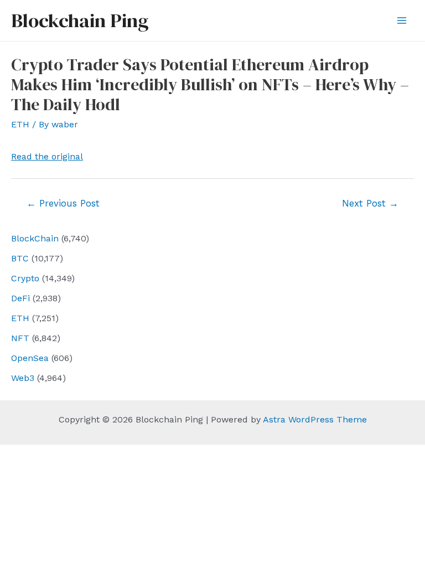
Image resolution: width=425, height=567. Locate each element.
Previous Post (63, 203)
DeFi (20, 298)
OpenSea (30, 358)
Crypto (25, 278)
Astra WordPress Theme (315, 419)
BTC (20, 258)
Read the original (47, 156)
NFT (20, 338)
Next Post (370, 203)
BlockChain (35, 238)
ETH (20, 318)
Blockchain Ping (79, 20)
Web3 (22, 378)
